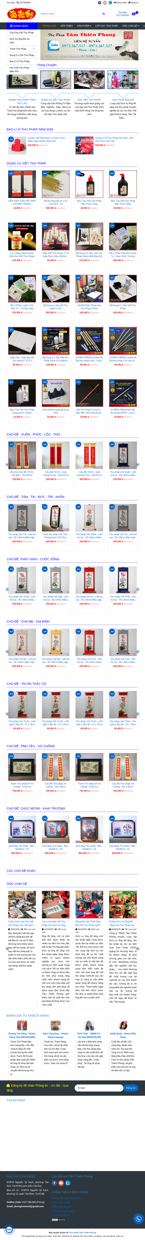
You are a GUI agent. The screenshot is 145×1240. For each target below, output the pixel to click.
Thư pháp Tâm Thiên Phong (82, 1232)
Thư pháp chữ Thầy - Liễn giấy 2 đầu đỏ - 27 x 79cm (89, 723)
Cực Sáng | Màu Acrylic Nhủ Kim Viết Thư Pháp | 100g (22, 255)
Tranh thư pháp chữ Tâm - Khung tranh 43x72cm (22, 536)
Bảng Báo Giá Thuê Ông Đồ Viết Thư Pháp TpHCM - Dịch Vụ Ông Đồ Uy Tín (55, 923)
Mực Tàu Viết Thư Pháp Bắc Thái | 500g (123, 202)
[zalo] (111, 2)
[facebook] (100, 2)
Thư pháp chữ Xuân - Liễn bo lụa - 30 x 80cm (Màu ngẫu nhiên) (89, 474)
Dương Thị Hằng (17, 1033)
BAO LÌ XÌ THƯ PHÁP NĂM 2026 (30, 129)
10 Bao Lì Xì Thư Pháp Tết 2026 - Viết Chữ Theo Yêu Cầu (47, 139)
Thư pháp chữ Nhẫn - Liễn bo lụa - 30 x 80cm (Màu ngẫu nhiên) (55, 536)
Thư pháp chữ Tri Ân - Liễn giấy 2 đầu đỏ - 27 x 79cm (22, 723)
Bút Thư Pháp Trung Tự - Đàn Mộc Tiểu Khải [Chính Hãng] (89, 411)
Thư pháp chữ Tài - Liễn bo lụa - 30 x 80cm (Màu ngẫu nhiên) (123, 474)
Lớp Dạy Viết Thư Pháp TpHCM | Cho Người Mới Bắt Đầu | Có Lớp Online (122, 923)
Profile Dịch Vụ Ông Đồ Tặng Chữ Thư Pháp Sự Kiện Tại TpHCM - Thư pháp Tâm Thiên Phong (88, 923)
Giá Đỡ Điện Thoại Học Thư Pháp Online (89, 307)
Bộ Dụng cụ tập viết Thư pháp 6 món (55, 307)
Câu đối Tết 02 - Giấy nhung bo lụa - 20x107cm (22, 473)
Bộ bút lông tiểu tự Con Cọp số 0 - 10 (55, 202)
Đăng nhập (121, 2)
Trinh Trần (82, 1033)
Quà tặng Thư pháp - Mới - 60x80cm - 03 (22, 847)
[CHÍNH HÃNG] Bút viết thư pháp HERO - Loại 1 (123, 411)
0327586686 (25, 2)
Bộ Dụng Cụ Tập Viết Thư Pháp (123, 307)
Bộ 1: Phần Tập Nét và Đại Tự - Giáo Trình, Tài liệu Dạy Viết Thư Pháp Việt (122, 255)
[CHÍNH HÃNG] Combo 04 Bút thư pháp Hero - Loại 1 (89, 359)
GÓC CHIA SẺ (130, 26)
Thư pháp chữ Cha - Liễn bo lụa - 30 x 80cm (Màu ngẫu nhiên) (56, 661)
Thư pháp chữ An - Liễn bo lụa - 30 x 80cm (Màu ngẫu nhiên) (55, 598)
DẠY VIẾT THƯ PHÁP (55, 100)
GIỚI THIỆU (66, 26)
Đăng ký (134, 2)
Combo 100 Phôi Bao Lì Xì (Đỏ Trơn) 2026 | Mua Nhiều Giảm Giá (113, 139)
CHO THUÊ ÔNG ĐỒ (89, 100)
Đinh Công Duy (51, 1033)
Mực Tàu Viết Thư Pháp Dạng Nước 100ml (22, 411)
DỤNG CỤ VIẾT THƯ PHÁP (22, 100)
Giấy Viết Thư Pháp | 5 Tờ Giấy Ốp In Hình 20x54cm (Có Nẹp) (55, 255)
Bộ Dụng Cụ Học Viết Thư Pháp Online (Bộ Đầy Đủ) (89, 254)
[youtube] (106, 2)
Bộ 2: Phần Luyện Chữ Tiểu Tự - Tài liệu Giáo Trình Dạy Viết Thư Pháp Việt (22, 307)
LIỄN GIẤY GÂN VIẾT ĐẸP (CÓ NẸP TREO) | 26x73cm (22, 203)
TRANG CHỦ (49, 26)
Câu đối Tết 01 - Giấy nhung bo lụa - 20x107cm (55, 473)
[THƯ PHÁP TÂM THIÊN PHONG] (21, 13)
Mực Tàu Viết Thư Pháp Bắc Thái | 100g (89, 202)
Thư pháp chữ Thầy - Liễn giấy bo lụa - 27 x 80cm (123, 723)
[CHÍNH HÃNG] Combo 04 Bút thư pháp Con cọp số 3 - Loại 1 (122, 359)
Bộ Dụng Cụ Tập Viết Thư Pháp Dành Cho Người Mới (55, 359)
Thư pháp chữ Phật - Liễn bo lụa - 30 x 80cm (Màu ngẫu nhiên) (89, 598)
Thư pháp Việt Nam (119, 936)
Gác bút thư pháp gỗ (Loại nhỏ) (56, 411)
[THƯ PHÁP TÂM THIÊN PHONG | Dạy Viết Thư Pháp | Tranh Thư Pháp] (22, 84)
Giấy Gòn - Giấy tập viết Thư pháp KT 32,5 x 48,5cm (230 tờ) (22, 359)
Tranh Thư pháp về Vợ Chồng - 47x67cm (55, 785)
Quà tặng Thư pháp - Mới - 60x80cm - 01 (89, 847)
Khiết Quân (116, 1033)
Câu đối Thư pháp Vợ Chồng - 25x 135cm (22, 785)
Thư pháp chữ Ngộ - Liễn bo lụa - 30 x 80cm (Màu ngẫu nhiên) (22, 598)
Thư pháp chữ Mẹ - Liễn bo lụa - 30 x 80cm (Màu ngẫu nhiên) (22, 661)
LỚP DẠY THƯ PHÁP (106, 26)
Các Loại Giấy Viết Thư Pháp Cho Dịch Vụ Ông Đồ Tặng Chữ (22, 923)
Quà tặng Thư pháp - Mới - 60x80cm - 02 (55, 847)
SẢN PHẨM (83, 26)
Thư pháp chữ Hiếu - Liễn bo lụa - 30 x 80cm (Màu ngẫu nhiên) (123, 661)
